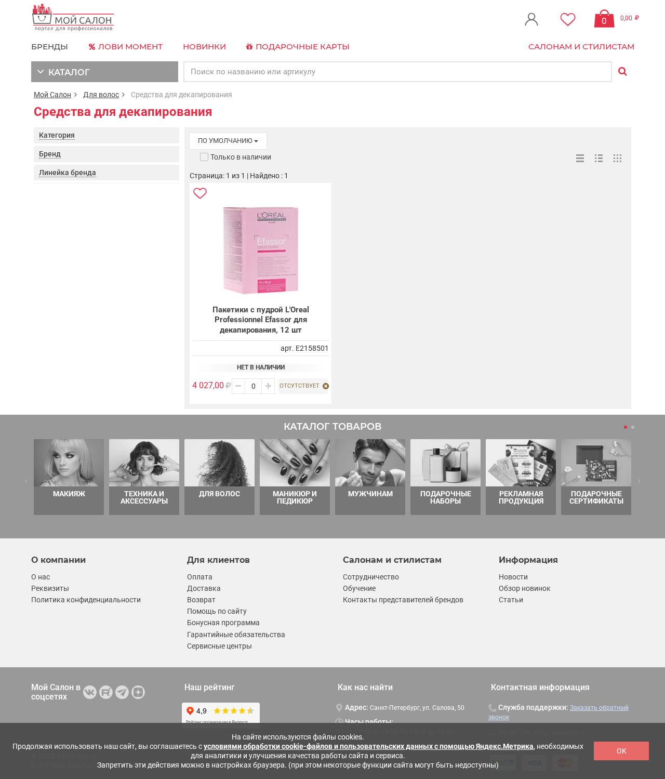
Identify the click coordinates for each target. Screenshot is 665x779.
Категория (57, 135)
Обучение (359, 588)
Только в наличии (240, 157)
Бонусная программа (223, 622)
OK (622, 751)
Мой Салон (52, 94)
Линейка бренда (67, 172)
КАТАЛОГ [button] (66, 72)
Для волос (101, 94)
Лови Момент (129, 46)
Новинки (204, 46)
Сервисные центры (219, 646)
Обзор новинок (525, 588)
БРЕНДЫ (49, 46)
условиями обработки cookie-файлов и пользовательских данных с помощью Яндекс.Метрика (369, 746)
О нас (40, 577)
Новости (513, 577)
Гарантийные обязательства (236, 634)
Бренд (50, 154)
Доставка (204, 588)
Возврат (201, 600)
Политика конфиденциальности (86, 600)
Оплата (199, 577)
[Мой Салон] (73, 18)
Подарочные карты (302, 46)
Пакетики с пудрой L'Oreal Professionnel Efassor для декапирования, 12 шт (260, 320)
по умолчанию (226, 140)
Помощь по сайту (217, 611)
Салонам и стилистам (581, 46)
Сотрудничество (371, 577)
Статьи (511, 600)
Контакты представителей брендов (403, 600)
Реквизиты (50, 588)
